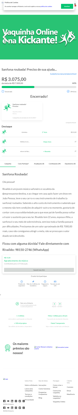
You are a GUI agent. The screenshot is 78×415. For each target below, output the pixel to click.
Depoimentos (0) (70, 164)
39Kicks (73, 92)
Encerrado (8, 92)
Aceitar (67, 6)
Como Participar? (23, 164)
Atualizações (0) (39, 164)
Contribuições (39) (55, 164)
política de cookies (46, 6)
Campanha (7, 164)
